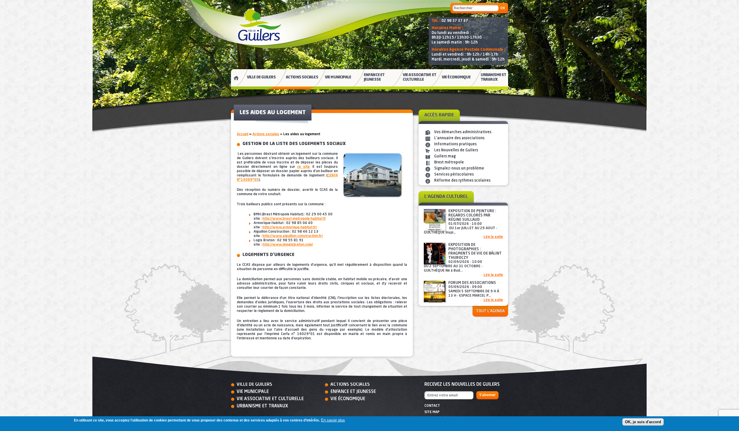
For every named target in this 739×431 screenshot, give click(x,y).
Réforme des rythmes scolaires (462, 180)
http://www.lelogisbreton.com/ (287, 244)
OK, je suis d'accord (643, 422)
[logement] (372, 178)
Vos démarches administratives (462, 132)
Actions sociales (265, 134)
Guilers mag (445, 156)
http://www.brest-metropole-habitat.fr (294, 219)
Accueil (242, 134)
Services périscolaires (454, 174)
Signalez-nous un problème (459, 168)
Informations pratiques (455, 144)
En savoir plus (333, 420)
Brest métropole (449, 162)
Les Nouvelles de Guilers (456, 150)
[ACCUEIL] (233, 79)
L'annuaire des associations (459, 138)
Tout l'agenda (490, 311)
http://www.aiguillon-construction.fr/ (292, 236)
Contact (432, 406)
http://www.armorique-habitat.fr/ (289, 227)
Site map (432, 412)
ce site (303, 167)
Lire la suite (493, 237)
